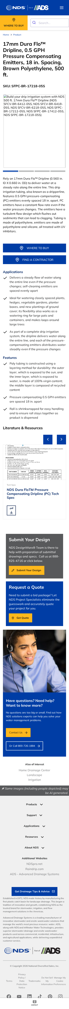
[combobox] (50, 23)
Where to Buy (38, 248)
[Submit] (35, 23)
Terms (9, 981)
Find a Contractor (37, 260)
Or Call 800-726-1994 (22, 745)
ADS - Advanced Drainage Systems (34, 874)
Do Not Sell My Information (47, 981)
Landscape (34, 775)
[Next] (61, 439)
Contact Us (15, 732)
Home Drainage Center (34, 770)
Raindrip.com (34, 869)
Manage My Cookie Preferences (60, 981)
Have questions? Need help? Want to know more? (30, 703)
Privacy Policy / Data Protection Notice (22, 981)
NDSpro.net (34, 864)
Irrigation (34, 779)
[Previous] (47, 439)
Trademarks (34, 981)
